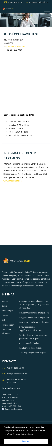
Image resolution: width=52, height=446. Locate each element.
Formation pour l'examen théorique (34, 322)
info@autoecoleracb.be (38, 2)
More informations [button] (24, 434)
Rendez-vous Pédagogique (30, 348)
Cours (4, 306)
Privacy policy (8, 325)
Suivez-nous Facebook (13, 409)
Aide (4, 320)
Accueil (5, 301)
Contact (5, 315)
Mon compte (7, 310)
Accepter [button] (26, 441)
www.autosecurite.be (12, 180)
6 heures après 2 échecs (29, 343)
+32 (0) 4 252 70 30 (15, 2)
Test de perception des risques (32, 352)
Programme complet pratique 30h (34, 312)
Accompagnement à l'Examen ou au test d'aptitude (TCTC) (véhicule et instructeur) (34, 304)
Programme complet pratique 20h (34, 317)
